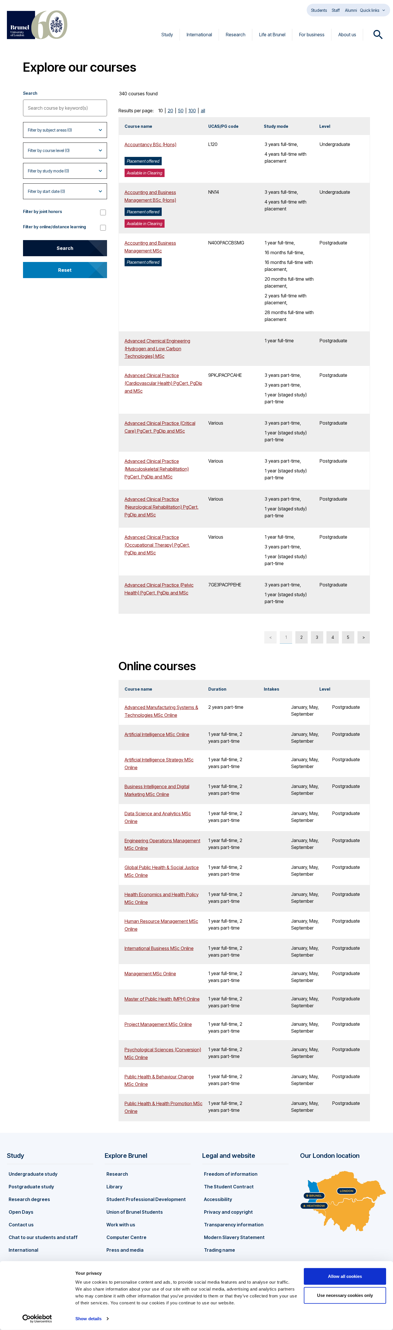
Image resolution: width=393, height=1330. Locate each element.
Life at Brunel (272, 34)
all (203, 110)
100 (192, 110)
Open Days (21, 1212)
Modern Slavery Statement (234, 1237)
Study (167, 34)
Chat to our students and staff (43, 1237)
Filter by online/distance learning (54, 226)
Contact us (21, 1225)
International (199, 34)
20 (170, 110)
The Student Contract (229, 1187)
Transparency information (234, 1225)
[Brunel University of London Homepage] (37, 24)
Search (30, 93)
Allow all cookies (345, 1276)
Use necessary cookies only (345, 1295)
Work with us (120, 1225)
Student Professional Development (146, 1199)
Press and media (125, 1250)
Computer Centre (126, 1237)
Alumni (351, 10)
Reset (65, 270)
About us (347, 34)
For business (312, 34)
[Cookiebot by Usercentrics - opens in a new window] (37, 1318)
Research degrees (29, 1199)
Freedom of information (230, 1174)
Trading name (219, 1250)
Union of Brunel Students (134, 1212)
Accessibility (218, 1199)
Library (114, 1187)
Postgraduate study (31, 1187)
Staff (336, 10)
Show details (88, 1318)
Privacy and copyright (228, 1212)
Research (235, 34)
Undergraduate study (33, 1174)
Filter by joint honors (42, 211)
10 (160, 110)
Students (319, 10)
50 (181, 110)
